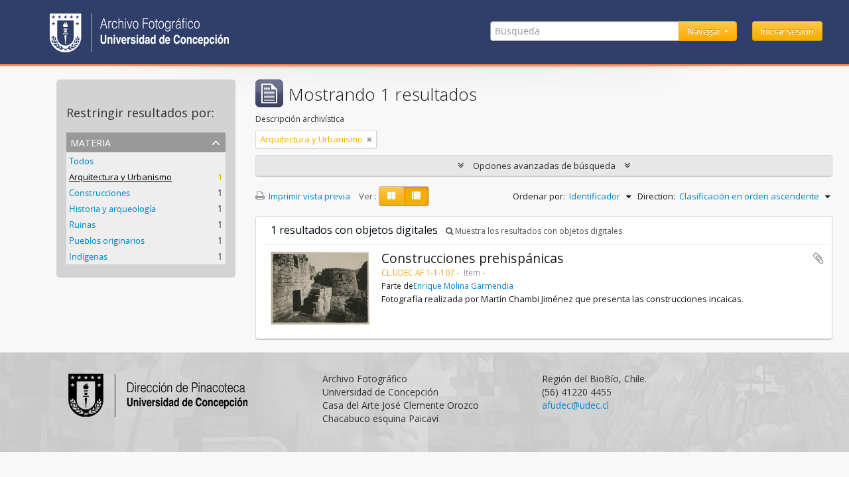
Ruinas (82, 225)
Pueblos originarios (107, 240)
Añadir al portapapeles (818, 258)
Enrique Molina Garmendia (463, 285)
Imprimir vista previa (308, 196)
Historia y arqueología (112, 209)
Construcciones (99, 193)
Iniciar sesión (787, 31)
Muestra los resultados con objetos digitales (537, 231)
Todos (81, 161)
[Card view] (391, 196)
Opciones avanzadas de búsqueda (544, 166)
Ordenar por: (539, 196)
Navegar (704, 31)
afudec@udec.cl (575, 405)
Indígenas (88, 256)
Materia (90, 141)
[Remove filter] (369, 139)
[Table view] (416, 196)
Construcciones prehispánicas (472, 258)
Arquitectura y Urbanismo (120, 177)
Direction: (656, 196)
